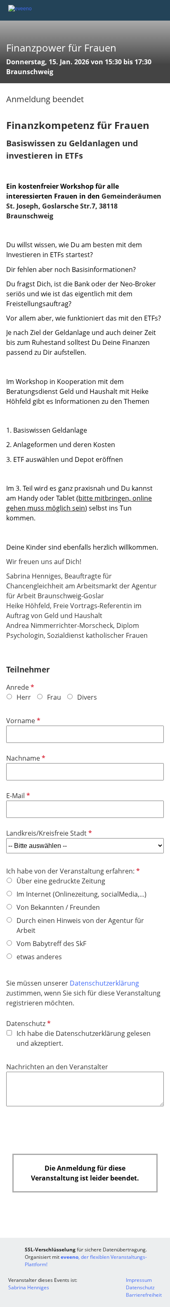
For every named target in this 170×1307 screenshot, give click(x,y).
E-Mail (17, 795)
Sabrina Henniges (28, 1287)
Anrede (19, 687)
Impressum (139, 1280)
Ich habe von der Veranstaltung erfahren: (72, 871)
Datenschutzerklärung (104, 983)
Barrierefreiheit (144, 1294)
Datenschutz (27, 1023)
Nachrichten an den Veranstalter (57, 1066)
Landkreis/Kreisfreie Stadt (48, 833)
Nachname (25, 758)
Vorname (22, 720)
